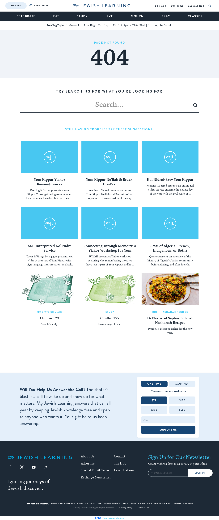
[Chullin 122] (109, 289)
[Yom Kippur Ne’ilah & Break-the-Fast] (109, 157)
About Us (87, 456)
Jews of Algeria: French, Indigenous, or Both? (170, 248)
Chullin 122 (109, 318)
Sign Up (200, 473)
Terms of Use (143, 507)
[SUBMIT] (195, 106)
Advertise (88, 463)
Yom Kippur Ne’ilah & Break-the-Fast (110, 182)
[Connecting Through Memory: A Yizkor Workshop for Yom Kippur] (109, 223)
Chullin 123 (49, 318)
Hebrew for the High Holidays (88, 25)
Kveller (145, 503)
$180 (182, 400)
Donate (16, 5)
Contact (119, 456)
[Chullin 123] (49, 289)
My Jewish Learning (180, 503)
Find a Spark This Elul (129, 25)
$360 (154, 410)
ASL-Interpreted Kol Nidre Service (50, 248)
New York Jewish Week (103, 503)
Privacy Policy (125, 507)
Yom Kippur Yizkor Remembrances (49, 182)
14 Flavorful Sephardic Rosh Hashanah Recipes (170, 320)
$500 (182, 410)
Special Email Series (95, 470)
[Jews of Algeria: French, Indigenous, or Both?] (170, 223)
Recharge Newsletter (96, 477)
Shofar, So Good (159, 25)
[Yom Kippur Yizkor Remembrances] (49, 157)
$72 (154, 400)
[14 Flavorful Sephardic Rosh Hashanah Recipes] (170, 289)
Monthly (182, 384)
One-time (154, 384)
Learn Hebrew (124, 470)
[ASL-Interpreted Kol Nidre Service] (49, 223)
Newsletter (41, 5)
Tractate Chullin (50, 312)
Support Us (168, 430)
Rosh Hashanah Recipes (170, 312)
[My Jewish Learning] (40, 459)
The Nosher (129, 503)
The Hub (120, 463)
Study (109, 312)
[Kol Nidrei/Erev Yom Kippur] (170, 157)
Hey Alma (159, 503)
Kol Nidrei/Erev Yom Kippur (170, 180)
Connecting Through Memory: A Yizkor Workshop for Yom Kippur (110, 248)
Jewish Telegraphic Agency (68, 503)
